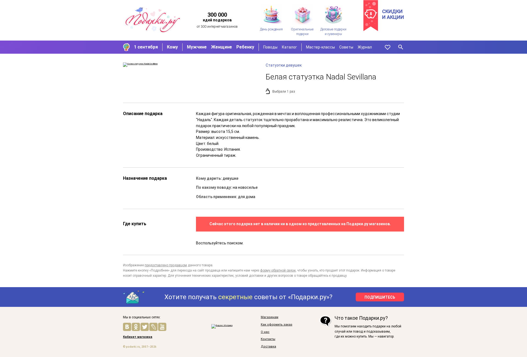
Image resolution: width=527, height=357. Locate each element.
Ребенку (245, 47)
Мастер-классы (320, 47)
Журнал (365, 47)
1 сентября (146, 47)
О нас (265, 332)
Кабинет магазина (137, 337)
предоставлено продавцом (166, 265)
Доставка (268, 346)
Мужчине (197, 47)
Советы (346, 47)
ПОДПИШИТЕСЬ (380, 297)
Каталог (289, 47)
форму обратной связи (278, 270)
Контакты (268, 339)
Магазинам (269, 317)
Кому (172, 47)
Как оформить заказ (276, 324)
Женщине (221, 47)
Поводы (270, 47)
